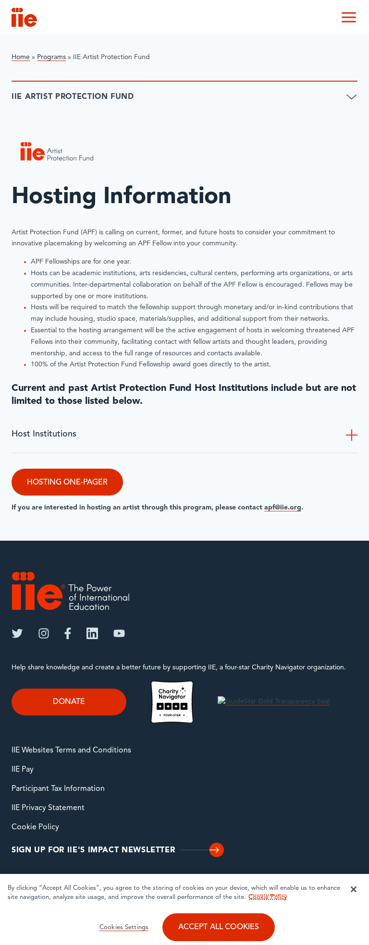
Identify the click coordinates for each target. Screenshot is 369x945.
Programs (51, 57)
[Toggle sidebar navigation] (351, 97)
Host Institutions (44, 434)
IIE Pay (23, 770)
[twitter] (17, 633)
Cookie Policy (35, 827)
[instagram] (43, 633)
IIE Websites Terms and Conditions (71, 750)
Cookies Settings (123, 927)
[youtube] (119, 633)
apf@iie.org (282, 507)
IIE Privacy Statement (48, 808)
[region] (184, 909)
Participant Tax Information (58, 789)
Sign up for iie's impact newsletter (93, 850)
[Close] (353, 889)
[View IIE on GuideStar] (274, 701)
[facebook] (67, 633)
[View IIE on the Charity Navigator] (172, 701)
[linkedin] (92, 633)
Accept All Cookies (218, 927)
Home (21, 57)
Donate (69, 702)
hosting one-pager (67, 482)
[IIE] (71, 590)
